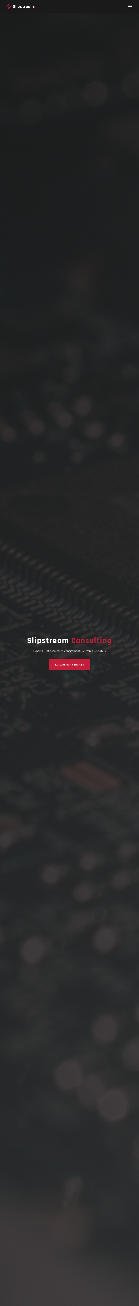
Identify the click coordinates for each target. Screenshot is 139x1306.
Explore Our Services (69, 664)
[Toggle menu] (130, 6)
